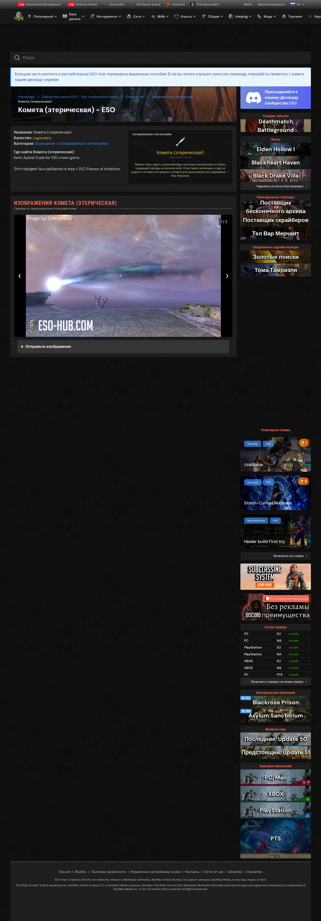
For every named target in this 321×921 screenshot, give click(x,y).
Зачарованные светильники (172, 97)
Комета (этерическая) (180, 153)
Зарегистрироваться (271, 4)
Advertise (235, 872)
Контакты (192, 872)
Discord (64, 872)
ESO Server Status (148, 4)
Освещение (135, 97)
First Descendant (208, 4)
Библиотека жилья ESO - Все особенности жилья (80, 97)
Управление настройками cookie (155, 872)
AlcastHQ (178, 4)
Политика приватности (108, 872)
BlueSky (81, 872)
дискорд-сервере (43, 79)
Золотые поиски (83, 4)
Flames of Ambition (103, 168)
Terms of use (213, 872)
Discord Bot (117, 4)
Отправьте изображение (48, 346)
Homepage (26, 97)
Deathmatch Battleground (39, 4)
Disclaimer (254, 872)
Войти (248, 4)
